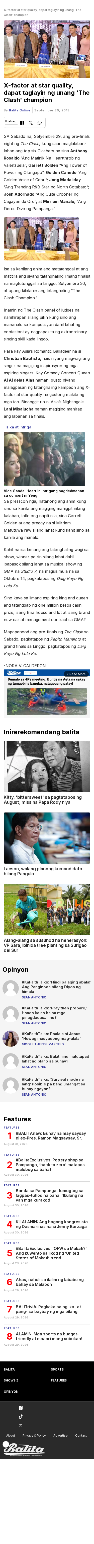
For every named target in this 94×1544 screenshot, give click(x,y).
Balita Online (20, 110)
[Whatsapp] (40, 123)
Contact (81, 1435)
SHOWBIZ (11, 1380)
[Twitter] (31, 123)
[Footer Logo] (24, 1449)
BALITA (9, 1369)
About (10, 1435)
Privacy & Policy (34, 1435)
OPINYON (11, 1391)
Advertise (60, 1435)
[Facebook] (22, 123)
